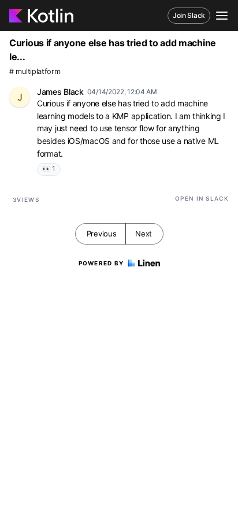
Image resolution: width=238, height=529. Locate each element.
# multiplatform (35, 71)
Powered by (101, 263)
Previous (102, 233)
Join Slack (189, 15)
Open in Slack (202, 198)
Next (143, 233)
